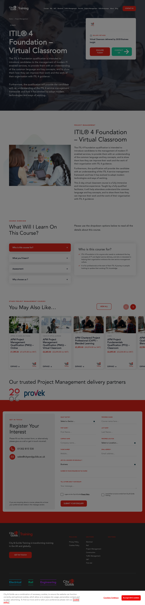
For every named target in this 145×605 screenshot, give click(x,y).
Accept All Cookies (131, 598)
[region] (72, 598)
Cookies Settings (111, 598)
